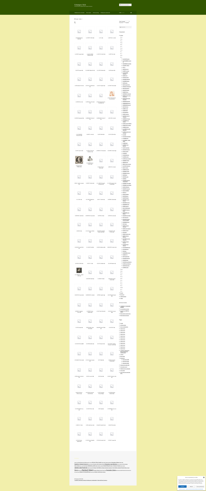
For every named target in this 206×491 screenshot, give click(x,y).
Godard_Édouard (106, 465)
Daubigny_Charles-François (81, 464)
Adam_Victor (76, 462)
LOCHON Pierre (125, 249)
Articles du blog (96, 12)
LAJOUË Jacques (126, 77)
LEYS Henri (125, 232)
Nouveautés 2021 (126, 361)
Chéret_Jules (121, 462)
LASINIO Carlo (125, 108)
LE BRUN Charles (126, 127)
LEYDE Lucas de (125, 230)
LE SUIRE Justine (126, 156)
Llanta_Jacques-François (120, 467)
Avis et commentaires (124, 326)
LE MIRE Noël (125, 143)
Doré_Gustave (125, 464)
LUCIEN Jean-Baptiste (127, 263)
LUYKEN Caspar (125, 267)
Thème (121, 298)
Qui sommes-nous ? (123, 366)
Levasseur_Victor (111, 467)
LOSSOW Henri (125, 260)
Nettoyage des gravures (124, 315)
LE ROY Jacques (125, 151)
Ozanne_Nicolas (96, 470)
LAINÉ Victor (125, 75)
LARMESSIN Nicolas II (126, 103)
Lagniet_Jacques (89, 467)
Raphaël (121, 470)
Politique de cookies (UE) (105, 12)
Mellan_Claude (127, 467)
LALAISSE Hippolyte (126, 79)
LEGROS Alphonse (126, 187)
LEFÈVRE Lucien (125, 176)
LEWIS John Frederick (126, 228)
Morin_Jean (80, 470)
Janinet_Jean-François (80, 467)
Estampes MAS (80, 4)
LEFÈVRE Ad (125, 175)
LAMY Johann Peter (126, 84)
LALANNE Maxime (126, 81)
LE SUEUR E (125, 153)
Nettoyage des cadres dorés (125, 313)
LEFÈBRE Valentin (126, 169)
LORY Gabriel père (126, 256)
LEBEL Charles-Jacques (127, 164)
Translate (127, 22)
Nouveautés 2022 (126, 363)
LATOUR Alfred (125, 112)
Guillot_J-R (111, 465)
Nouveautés (122, 358)
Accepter (182, 486)
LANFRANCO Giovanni (127, 93)
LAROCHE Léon (125, 106)
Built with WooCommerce (102, 480)
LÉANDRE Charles (126, 160)
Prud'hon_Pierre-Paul (103, 470)
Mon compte (88, 12)
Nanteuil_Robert (87, 470)
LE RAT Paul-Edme (126, 147)
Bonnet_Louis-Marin (83, 462)
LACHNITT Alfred (126, 65)
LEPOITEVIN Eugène (126, 208)
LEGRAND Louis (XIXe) (127, 183)
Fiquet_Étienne (85, 465)
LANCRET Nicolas (126, 90)
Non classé (122, 294)
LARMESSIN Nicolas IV (127, 105)
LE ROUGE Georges (126, 149)
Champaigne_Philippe (115, 462)
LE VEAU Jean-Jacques (127, 158)
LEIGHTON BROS (126, 190)
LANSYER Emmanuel (126, 101)
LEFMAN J (124, 178)
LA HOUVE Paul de (126, 59)
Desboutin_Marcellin (102, 464)
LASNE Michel (125, 110)
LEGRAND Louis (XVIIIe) (127, 185)
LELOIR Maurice (125, 196)
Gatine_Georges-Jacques (99, 465)
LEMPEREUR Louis (126, 204)
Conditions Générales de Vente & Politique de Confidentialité (124, 351)
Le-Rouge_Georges (104, 467)
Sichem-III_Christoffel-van (85, 472)
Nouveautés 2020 (126, 359)
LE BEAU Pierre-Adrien (127, 125)
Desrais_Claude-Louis (120, 464)
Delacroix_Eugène (90, 464)
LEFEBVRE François (126, 173)
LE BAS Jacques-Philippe (127, 123)
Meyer (76, 470)
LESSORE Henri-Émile (126, 215)
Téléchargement (123, 296)
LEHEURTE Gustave (126, 188)
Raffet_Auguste (118, 470)
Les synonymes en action (124, 309)
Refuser (191, 486)
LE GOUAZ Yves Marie (127, 136)
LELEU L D (124, 192)
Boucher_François (89, 462)
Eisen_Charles (77, 465)
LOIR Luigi (124, 251)
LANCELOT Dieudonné (127, 86)
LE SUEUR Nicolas (126, 155)
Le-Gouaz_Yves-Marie (96, 467)
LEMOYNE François (126, 202)
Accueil (77, 18)
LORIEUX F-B (125, 254)
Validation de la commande (79, 12)
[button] (203, 477)
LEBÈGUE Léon (125, 162)
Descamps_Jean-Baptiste (111, 464)
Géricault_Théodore (117, 465)
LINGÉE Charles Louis (126, 234)
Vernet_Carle (97, 472)
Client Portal (122, 328)
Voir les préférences (200, 486)
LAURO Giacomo (126, 114)
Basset (79, 462)
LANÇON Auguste (126, 88)
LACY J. (124, 67)
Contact (121, 354)
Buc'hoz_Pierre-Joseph (96, 462)
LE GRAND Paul (125, 138)
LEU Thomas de (125, 217)
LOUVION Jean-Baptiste (127, 262)
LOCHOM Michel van (126, 247)
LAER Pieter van (125, 69)
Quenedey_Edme (111, 470)
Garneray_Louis (91, 465)
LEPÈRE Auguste (126, 206)
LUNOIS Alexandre (126, 265)
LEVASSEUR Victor (126, 222)
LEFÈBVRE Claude (126, 171)
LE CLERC (124, 134)
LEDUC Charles (125, 167)
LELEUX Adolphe (126, 194)
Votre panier (122, 370)
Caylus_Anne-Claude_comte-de (106, 462)
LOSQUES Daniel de (126, 258)
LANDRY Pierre (125, 92)
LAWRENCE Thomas (126, 118)
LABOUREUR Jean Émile (127, 63)
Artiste (80, 18)
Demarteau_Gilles (96, 464)
